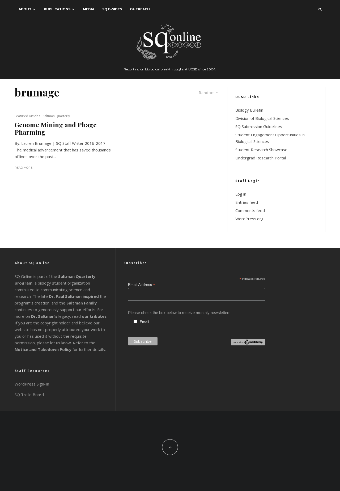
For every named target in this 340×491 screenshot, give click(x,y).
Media (88, 9)
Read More (23, 168)
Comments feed (250, 210)
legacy (50, 316)
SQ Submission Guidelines (258, 126)
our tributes (94, 316)
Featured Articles (27, 116)
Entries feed (246, 202)
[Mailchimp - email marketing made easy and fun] (248, 344)
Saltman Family (81, 303)
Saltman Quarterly (56, 116)
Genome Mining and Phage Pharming (55, 128)
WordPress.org (249, 218)
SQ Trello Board (29, 394)
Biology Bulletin (249, 110)
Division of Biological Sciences (262, 118)
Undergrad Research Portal (260, 157)
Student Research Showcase (261, 149)
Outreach (140, 9)
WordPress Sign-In (32, 384)
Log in (240, 194)
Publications (57, 9)
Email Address (141, 284)
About (25, 9)
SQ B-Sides (112, 9)
